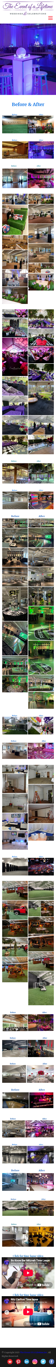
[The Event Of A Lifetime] (28, 2)
